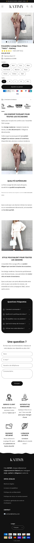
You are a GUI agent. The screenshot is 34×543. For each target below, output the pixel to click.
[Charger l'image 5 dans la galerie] (14, 41)
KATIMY (18, 540)
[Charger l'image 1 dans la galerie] (6, 41)
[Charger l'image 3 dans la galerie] (10, 41)
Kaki (22, 74)
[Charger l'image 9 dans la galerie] (23, 41)
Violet (5, 74)
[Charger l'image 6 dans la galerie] (16, 41)
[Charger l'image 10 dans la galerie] (25, 41)
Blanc (5, 65)
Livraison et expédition (11, 488)
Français (16, 527)
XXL (28, 81)
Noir (13, 65)
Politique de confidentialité (12, 492)
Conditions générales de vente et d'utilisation (14, 502)
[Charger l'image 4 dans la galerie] (12, 41)
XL (21, 81)
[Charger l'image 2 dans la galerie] (8, 41)
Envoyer (17, 383)
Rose (25, 70)
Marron (17, 70)
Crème (14, 74)
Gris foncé (7, 70)
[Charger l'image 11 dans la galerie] (27, 41)
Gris (20, 65)
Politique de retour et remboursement (15, 496)
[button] (2, 6)
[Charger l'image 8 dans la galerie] (21, 41)
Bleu (28, 65)
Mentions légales (9, 484)
